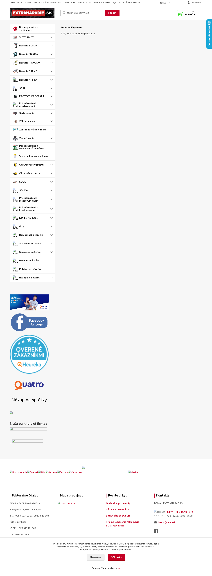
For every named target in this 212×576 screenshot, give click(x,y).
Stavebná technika (30, 243)
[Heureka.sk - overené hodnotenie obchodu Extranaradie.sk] (29, 354)
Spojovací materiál (30, 252)
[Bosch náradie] (18, 472)
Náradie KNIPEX (28, 79)
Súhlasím (116, 557)
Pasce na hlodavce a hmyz (33, 156)
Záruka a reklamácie (118, 509)
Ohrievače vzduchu (30, 173)
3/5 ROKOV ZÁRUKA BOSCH (126, 2)
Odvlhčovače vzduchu (31, 164)
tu (119, 568)
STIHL (22, 88)
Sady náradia (26, 113)
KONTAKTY (16, 2)
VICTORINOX (26, 37)
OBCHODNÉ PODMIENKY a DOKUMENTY (53, 2)
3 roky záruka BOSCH (118, 515)
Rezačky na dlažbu (29, 277)
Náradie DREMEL (28, 71)
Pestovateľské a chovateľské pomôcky (31, 147)
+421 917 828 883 (180, 512)
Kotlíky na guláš (28, 217)
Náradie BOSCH (28, 45)
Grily (22, 226)
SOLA (22, 181)
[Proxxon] (63, 472)
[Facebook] (157, 531)
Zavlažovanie (26, 138)
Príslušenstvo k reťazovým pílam (28, 199)
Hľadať (112, 13)
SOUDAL (24, 190)
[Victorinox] (75, 472)
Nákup (28, 2)
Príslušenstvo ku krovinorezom (28, 209)
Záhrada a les (27, 121)
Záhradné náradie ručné (32, 129)
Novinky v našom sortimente (28, 29)
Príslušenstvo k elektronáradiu (28, 105)
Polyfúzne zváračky (30, 269)
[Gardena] (51, 472)
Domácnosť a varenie (31, 235)
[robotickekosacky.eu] (28, 433)
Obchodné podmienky (118, 503)
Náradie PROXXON (30, 62)
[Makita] (133, 472)
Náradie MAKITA (28, 54)
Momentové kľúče (29, 260)
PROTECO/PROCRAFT (31, 96)
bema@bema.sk (166, 522)
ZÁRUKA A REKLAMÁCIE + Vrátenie (94, 2)
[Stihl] (42, 472)
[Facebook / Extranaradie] (29, 322)
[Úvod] (34, 13)
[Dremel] (32, 472)
